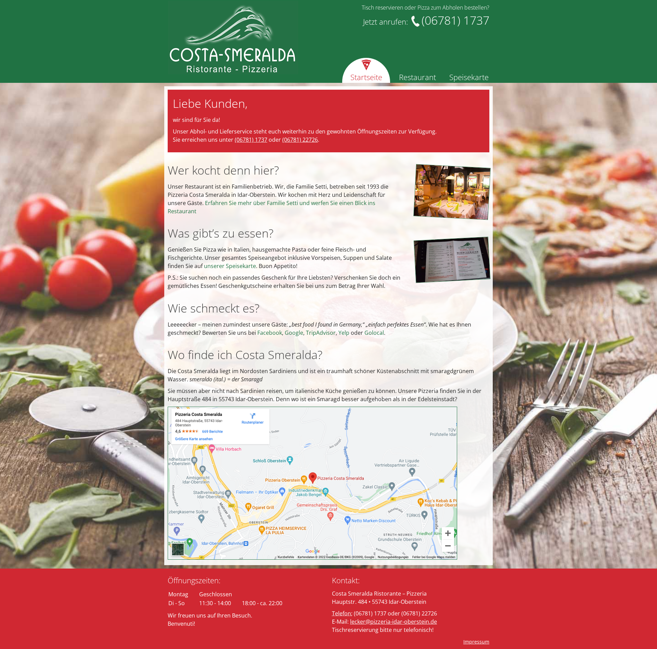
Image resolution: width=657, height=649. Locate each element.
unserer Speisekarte (230, 266)
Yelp (343, 332)
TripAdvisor (321, 332)
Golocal (374, 332)
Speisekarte (469, 77)
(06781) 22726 (300, 139)
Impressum (476, 641)
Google (294, 332)
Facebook (269, 332)
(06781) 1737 (251, 139)
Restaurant (417, 77)
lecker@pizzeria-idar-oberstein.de (393, 621)
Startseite (366, 77)
